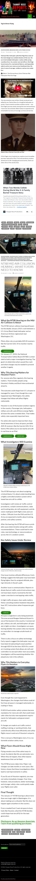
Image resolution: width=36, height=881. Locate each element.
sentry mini (20, 436)
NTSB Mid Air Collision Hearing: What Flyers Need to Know (18, 267)
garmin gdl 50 (7, 436)
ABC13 (3, 222)
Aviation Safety (6, 831)
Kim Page (17, 226)
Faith (20, 224)
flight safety (20, 831)
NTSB (22, 833)
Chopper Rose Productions (10, 16)
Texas (12, 228)
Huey (11, 226)
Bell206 (17, 222)
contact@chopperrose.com (8, 864)
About (11, 870)
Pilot (22, 226)
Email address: (5, 844)
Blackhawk (30, 222)
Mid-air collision (14, 833)
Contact (16, 870)
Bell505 (23, 222)
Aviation (10, 222)
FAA (14, 831)
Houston (4, 226)
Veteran (18, 228)
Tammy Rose (5, 228)
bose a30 (5, 612)
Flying (25, 224)
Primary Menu (34, 16)
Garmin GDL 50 (7, 351)
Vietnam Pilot (27, 228)
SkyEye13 (29, 226)
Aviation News (5, 50)
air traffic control (7, 829)
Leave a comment (23, 52)
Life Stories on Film (24, 50)
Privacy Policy (5, 870)
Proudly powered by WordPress (8, 879)
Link (3, 52)
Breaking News (14, 50)
